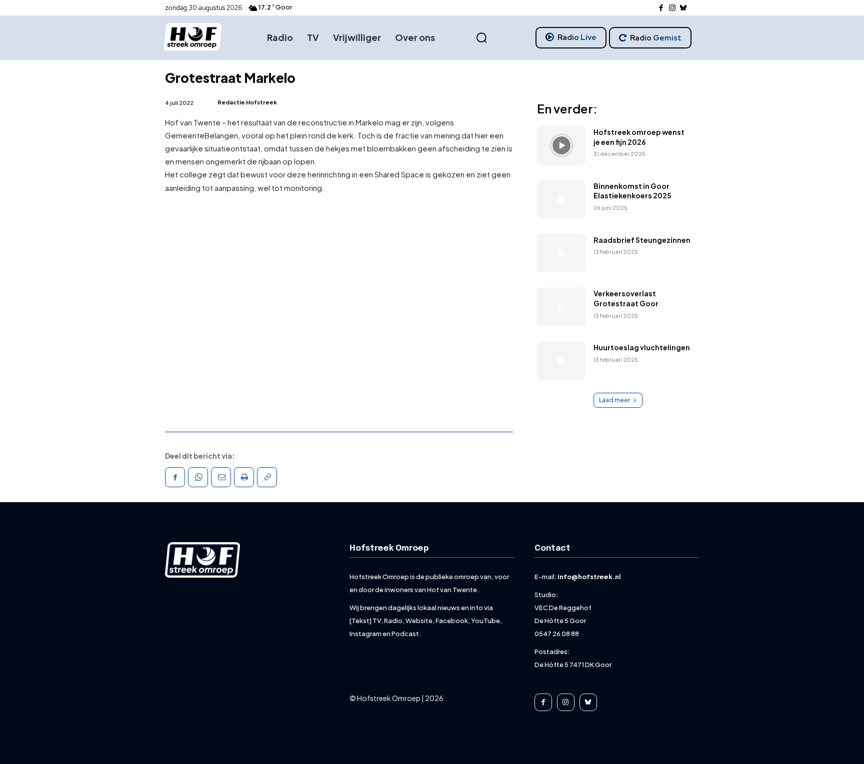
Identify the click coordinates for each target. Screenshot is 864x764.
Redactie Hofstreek (247, 102)
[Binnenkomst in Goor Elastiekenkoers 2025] (561, 199)
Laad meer (614, 400)
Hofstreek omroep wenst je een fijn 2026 (639, 136)
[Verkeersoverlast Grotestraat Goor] (561, 306)
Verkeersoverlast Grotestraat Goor (626, 298)
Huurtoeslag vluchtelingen (642, 347)
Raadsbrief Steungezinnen (642, 239)
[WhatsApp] (198, 477)
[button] (481, 37)
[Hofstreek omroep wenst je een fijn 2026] (561, 145)
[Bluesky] (684, 8)
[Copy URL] (267, 477)
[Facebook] (661, 8)
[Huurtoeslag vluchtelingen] (561, 360)
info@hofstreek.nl (589, 577)
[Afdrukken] (244, 477)
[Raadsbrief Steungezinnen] (561, 252)
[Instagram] (672, 8)
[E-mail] (221, 477)
